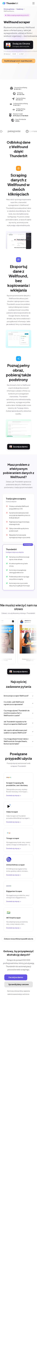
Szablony (19, 9)
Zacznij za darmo (20, 447)
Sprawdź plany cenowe (18, 984)
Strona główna (9, 9)
